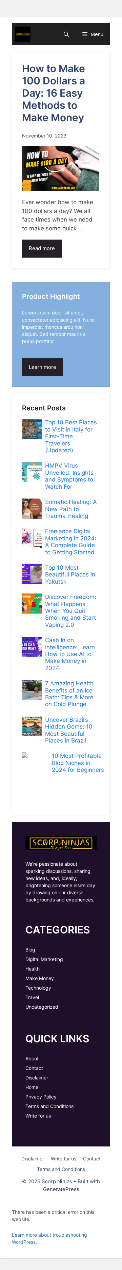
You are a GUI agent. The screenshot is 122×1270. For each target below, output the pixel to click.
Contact (34, 1068)
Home (31, 1087)
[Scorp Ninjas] (22, 34)
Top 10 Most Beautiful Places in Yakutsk (70, 574)
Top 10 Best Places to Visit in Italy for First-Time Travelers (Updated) (71, 436)
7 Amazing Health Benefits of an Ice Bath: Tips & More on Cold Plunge (69, 693)
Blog (30, 949)
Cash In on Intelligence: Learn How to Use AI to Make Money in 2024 (70, 654)
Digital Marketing (44, 959)
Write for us (38, 1116)
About (32, 1058)
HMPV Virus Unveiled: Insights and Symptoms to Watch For (69, 476)
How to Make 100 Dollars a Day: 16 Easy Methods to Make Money (53, 93)
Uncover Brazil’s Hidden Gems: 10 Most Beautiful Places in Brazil (69, 730)
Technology (38, 988)
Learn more (42, 367)
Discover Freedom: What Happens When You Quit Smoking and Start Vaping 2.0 (70, 610)
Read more (42, 248)
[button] (66, 34)
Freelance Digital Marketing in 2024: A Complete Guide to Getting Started (70, 541)
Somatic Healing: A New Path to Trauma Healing (71, 509)
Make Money (39, 978)
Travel (32, 997)
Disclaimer (36, 1077)
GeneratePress (61, 1189)
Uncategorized (41, 1007)
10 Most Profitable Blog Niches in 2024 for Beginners (78, 762)
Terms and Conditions (49, 1106)
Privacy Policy (41, 1097)
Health (32, 969)
